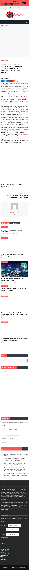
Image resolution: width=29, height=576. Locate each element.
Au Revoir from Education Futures (12, 454)
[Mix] (17, 81)
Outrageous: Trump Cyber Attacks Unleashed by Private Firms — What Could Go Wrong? (14, 314)
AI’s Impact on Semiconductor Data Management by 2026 (12, 279)
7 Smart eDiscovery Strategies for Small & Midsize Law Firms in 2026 (14, 339)
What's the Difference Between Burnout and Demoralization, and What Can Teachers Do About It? (15, 469)
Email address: (4, 429)
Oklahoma (7, 84)
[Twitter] (5, 81)
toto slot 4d (2, 561)
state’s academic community (20, 112)
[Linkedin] (8, 81)
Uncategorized (4, 60)
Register (5, 371)
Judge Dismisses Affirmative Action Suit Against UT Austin (13, 289)
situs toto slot (3, 559)
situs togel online (4, 555)
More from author (15, 223)
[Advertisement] (14, 42)
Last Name (3, 438)
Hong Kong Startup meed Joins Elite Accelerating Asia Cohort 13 (12, 255)
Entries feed (6, 376)
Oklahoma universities (22, 91)
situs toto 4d (3, 558)
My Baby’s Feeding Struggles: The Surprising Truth (11, 230)
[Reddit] (14, 81)
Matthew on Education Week (12, 449)
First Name (3, 434)
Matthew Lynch (5, 75)
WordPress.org (7, 380)
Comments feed (7, 378)
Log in (5, 373)
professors (25, 96)
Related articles (6, 223)
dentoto (2, 556)
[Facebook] (2, 81)
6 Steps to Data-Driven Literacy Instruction (14, 458)
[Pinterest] (11, 81)
